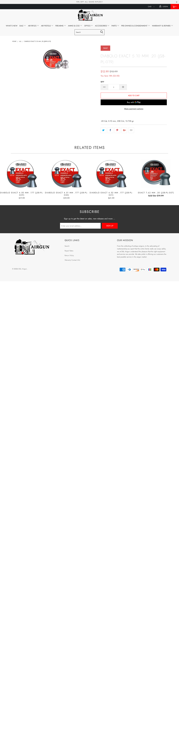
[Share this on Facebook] (110, 130)
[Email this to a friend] (131, 130)
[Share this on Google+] (124, 130)
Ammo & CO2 (74, 25)
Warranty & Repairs (161, 25)
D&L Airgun (22, 269)
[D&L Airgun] (89, 15)
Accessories (101, 25)
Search (67, 246)
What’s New (11, 25)
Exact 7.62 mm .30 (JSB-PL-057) (156, 174)
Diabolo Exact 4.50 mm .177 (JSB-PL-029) (22, 174)
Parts (114, 25)
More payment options (133, 108)
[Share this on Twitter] (103, 130)
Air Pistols (46, 25)
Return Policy (69, 255)
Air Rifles (32, 25)
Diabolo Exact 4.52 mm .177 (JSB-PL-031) (111, 174)
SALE (21, 25)
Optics (87, 25)
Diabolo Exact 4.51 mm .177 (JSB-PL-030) (66, 174)
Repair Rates (69, 250)
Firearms (59, 25)
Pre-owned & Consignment (134, 25)
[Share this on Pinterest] (117, 130)
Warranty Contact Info (72, 260)
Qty (102, 82)
